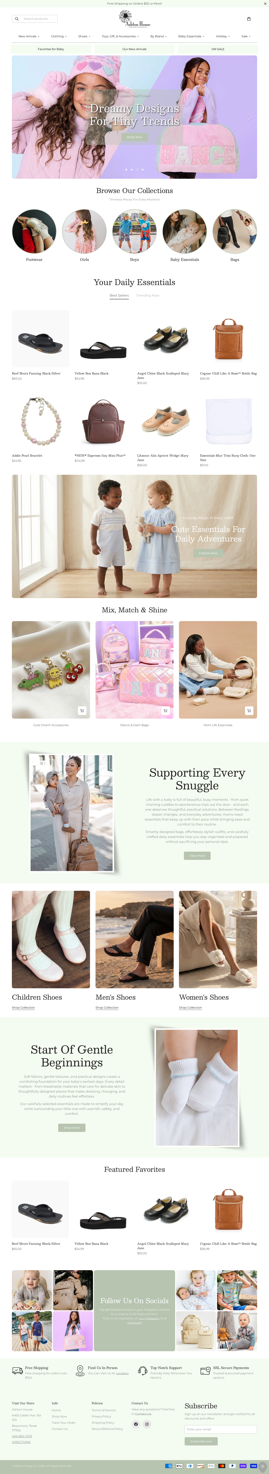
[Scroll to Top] (262, 1454)
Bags (234, 259)
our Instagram (149, 1318)
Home (56, 1410)
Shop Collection (23, 1007)
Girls (84, 259)
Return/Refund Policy (107, 1429)
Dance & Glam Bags (134, 725)
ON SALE (218, 49)
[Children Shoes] (51, 939)
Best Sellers (119, 295)
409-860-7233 (22, 1436)
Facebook (134, 1323)
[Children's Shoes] (34, 231)
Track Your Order (64, 1422)
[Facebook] (136, 1424)
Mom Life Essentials (218, 725)
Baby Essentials (184, 259)
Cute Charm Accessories (51, 725)
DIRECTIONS (21, 1442)
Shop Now (134, 137)
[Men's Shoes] (135, 939)
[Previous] (19, 117)
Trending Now (148, 295)
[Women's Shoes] (218, 939)
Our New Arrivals (134, 49)
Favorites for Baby (51, 49)
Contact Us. (143, 1413)
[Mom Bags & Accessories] (234, 231)
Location (122, 1373)
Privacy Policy (101, 1416)
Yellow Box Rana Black (92, 373)
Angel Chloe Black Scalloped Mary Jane (163, 375)
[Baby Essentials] (184, 231)
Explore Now (208, 553)
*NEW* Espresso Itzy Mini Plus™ (100, 455)
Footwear (34, 259)
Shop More (72, 1128)
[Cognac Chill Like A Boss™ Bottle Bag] (228, 338)
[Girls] (84, 231)
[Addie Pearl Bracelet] (40, 421)
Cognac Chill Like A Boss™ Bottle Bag (228, 373)
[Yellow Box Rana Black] (103, 338)
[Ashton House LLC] (135, 19)
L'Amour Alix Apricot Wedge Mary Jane (162, 457)
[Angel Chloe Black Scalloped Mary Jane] (166, 338)
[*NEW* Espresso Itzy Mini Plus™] (103, 421)
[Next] (249, 117)
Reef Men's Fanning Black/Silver (36, 373)
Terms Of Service (104, 1410)
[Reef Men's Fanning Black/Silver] (40, 338)
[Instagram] (147, 1424)
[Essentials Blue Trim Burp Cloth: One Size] (228, 421)
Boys (134, 259)
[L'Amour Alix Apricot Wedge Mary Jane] (166, 421)
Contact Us (60, 1429)
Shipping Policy (103, 1422)
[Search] (17, 19)
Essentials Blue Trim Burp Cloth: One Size (228, 457)
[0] (249, 19)
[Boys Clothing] (134, 231)
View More (197, 855)
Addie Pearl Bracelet (27, 455)
